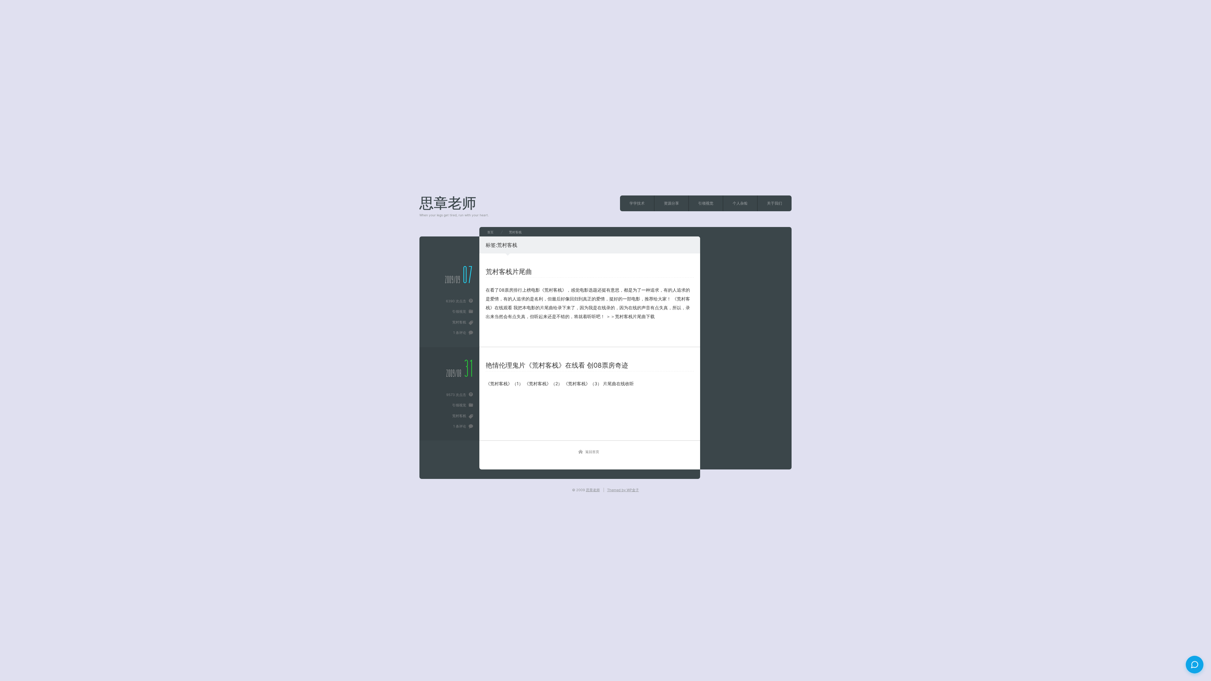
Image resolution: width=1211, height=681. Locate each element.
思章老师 (447, 203)
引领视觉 (705, 203)
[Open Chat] (1194, 664)
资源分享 (671, 203)
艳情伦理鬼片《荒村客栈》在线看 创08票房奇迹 (557, 365)
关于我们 (774, 203)
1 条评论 (459, 332)
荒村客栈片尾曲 (509, 272)
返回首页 (592, 452)
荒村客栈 (459, 322)
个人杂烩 (740, 203)
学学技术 (637, 203)
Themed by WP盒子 (623, 490)
